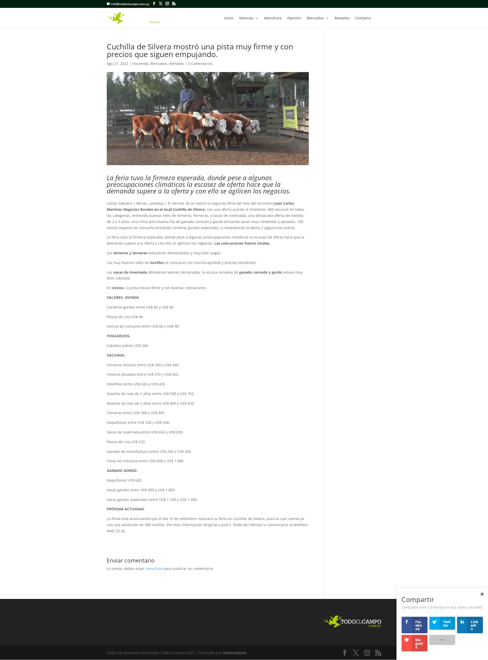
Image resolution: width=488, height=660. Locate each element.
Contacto (363, 18)
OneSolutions (235, 652)
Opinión (294, 18)
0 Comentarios (200, 63)
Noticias (246, 18)
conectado (154, 568)
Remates (341, 18)
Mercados (315, 18)
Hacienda (140, 63)
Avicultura (273, 18)
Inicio (229, 18)
